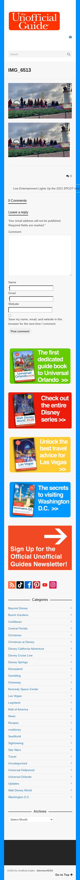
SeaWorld (14, 736)
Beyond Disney (18, 608)
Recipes (13, 722)
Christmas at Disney (21, 642)
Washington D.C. (19, 797)
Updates (13, 783)
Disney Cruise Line (20, 655)
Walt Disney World (20, 790)
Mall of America (18, 709)
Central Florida (17, 628)
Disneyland (15, 669)
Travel (12, 756)
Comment (14, 231)
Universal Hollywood (21, 770)
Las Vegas (15, 696)
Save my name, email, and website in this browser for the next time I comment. (35, 321)
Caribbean (15, 621)
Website (13, 304)
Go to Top (62, 874)
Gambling (14, 675)
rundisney (14, 729)
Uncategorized (17, 763)
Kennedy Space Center (23, 689)
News (11, 716)
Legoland (14, 702)
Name (12, 282)
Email (12, 293)
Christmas (14, 635)
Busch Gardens (18, 615)
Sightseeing (15, 743)
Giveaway (14, 682)
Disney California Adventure (26, 648)
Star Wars (14, 749)
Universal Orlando (20, 776)
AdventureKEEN (45, 870)
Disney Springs (18, 662)
